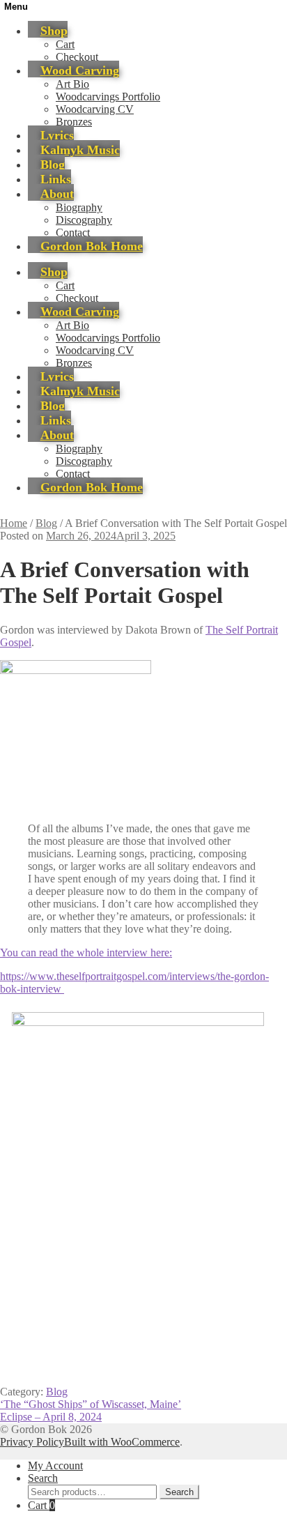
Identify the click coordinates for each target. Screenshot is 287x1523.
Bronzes (74, 122)
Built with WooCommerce (122, 1442)
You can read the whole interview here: (86, 952)
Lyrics (57, 135)
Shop (54, 31)
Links (55, 179)
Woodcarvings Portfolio (108, 96)
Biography (79, 207)
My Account (55, 1465)
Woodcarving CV (95, 109)
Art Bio (72, 84)
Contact (73, 232)
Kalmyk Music (80, 150)
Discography (84, 220)
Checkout (77, 57)
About (57, 194)
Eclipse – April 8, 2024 (51, 1417)
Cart (65, 44)
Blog (52, 164)
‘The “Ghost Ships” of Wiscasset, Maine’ (90, 1404)
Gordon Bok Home (91, 246)
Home (13, 523)
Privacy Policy (32, 1442)
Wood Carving (79, 70)
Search (43, 1478)
